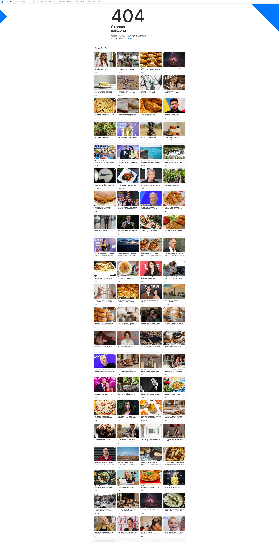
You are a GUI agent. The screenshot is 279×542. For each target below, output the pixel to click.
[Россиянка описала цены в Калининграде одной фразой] (105, 504)
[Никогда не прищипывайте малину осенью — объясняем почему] (105, 132)
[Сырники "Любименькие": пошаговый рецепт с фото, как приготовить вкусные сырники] (174, 202)
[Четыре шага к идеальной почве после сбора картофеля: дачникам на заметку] (151, 341)
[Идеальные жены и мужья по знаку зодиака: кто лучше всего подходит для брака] (105, 295)
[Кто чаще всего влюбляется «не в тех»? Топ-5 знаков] (174, 434)
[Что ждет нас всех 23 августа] (151, 504)
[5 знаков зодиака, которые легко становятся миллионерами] (128, 481)
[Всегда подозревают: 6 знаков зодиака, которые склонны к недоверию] (105, 341)
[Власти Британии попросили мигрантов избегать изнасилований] (174, 295)
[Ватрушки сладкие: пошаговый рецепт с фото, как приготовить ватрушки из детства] (151, 249)
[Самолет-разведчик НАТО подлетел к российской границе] (105, 179)
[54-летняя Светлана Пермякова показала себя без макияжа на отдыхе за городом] (174, 527)
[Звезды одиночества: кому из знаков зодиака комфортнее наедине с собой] (151, 365)
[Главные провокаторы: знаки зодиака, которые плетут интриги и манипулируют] (128, 434)
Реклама (14, 540)
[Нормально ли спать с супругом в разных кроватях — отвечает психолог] (174, 365)
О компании (8, 540)
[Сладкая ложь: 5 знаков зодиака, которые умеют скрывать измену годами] (151, 318)
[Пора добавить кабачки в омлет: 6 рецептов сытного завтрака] (128, 272)
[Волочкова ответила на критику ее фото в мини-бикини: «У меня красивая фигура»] (105, 458)
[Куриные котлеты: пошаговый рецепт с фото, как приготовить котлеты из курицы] (174, 225)
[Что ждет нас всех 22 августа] (174, 63)
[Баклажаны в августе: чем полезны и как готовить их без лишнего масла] (128, 179)
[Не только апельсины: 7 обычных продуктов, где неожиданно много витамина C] (151, 411)
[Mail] (2, 1)
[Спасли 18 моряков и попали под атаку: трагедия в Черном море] (128, 249)
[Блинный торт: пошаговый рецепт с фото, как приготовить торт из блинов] (151, 458)
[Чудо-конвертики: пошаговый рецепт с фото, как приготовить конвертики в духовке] (151, 63)
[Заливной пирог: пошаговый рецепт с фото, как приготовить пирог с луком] (105, 202)
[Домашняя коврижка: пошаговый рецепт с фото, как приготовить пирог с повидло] (105, 272)
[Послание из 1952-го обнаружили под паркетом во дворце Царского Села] (128, 86)
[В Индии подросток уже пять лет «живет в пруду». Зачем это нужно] (174, 156)
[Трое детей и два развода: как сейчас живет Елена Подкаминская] (128, 341)
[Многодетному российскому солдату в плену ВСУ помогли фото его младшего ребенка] (128, 63)
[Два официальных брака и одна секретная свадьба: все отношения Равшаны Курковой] (151, 272)
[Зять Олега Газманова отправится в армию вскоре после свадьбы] (151, 202)
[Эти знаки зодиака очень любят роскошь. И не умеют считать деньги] (105, 527)
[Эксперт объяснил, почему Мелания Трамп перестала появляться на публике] (105, 63)
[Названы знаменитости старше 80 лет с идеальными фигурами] (151, 179)
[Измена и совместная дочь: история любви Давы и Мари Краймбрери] (105, 388)
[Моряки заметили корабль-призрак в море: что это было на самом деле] (128, 458)
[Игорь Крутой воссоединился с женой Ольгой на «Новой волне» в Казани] (128, 156)
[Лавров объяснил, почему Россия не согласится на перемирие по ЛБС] (174, 249)
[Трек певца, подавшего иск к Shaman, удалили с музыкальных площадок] (105, 365)
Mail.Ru (3, 540)
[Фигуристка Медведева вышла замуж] (151, 295)
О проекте (221, 540)
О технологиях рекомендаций (231, 540)
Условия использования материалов (260, 540)
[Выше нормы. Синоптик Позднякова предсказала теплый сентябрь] (105, 156)
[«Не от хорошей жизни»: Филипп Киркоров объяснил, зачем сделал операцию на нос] (128, 132)
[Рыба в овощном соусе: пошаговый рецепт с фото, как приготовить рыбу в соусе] (151, 481)
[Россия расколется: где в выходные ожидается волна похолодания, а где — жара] (151, 132)
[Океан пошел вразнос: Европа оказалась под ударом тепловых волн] (151, 156)
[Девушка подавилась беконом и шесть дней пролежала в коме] (151, 434)
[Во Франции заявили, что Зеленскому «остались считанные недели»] (174, 109)
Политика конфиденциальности (245, 540)
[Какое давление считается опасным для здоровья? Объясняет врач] (151, 86)
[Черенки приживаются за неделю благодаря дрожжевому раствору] (174, 179)
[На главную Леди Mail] (5, 1)
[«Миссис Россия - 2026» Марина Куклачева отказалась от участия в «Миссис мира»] (128, 202)
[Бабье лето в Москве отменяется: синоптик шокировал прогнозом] (105, 225)
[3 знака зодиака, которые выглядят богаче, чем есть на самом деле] (128, 388)
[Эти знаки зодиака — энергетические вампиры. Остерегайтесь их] (174, 86)
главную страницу (126, 38)
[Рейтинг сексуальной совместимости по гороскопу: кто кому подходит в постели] (174, 272)
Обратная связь (273, 540)
